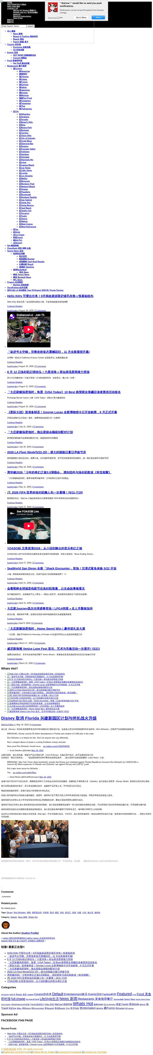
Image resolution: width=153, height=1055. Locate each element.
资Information (88, 1008)
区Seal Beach (25, 208)
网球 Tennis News (21, 274)
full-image (18, 999)
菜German (23, 85)
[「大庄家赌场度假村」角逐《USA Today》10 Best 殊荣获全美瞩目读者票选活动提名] (45, 682)
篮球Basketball (20, 270)
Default (14, 917)
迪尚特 (97, 912)
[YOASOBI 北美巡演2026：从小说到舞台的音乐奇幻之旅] (32, 698)
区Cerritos (23, 133)
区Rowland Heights (28, 197)
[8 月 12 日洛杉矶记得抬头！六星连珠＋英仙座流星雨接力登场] (35, 679)
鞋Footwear (129, 1008)
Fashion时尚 (109, 994)
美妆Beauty (60, 1008)
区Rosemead (25, 194)
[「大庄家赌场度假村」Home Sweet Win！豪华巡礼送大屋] (33, 709)
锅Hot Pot (17, 240)
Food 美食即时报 (14, 60)
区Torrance (24, 213)
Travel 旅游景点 (37, 1004)
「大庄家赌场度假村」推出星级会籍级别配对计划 (40, 432)
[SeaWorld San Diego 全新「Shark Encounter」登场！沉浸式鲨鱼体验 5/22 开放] (43, 701)
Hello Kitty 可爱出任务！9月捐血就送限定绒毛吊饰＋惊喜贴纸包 (50, 296)
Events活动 (95, 994)
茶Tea (15, 229)
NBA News (24, 272)
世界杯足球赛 (19, 253)
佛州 (29, 912)
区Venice (23, 219)
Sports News (129, 999)
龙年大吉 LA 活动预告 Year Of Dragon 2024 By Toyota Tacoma (35, 290)
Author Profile (30, 933)
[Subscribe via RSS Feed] (15, 1052)
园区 (57, 912)
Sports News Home (143, 999)
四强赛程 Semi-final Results (31, 262)
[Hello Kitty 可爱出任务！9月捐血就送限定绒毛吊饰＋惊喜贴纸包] (36, 674)
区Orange (23, 189)
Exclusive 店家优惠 (21, 47)
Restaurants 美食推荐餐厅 (95, 998)
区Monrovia (24, 181)
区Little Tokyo (25, 170)
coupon (30, 994)
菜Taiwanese (25, 103)
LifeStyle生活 (49, 999)
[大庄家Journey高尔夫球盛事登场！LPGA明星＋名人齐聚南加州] (35, 706)
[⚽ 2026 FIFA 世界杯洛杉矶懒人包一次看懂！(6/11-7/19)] (33, 695)
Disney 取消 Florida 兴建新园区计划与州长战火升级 (49, 718)
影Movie (134, 1004)
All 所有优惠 (18, 50)
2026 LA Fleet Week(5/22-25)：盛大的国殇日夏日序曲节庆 (46, 452)
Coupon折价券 (43, 994)
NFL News (17, 280)
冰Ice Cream (18, 235)
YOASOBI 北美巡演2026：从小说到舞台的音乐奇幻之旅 (44, 548)
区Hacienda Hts (26, 160)
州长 (62, 912)
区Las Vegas (24, 168)
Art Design (5, 994)
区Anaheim (24, 117)
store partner (6, 1004)
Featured (124, 994)
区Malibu (23, 178)
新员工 (68, 912)
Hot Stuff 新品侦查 (21, 63)
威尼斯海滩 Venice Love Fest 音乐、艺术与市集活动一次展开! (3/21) (53, 648)
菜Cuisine (17, 68)
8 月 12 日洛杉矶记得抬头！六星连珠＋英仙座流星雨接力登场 (48, 372)
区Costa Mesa (25, 141)
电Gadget (120, 1008)
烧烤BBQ (23, 74)
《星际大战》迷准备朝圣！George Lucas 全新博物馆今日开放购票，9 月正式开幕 (62, 412)
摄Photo (143, 1004)
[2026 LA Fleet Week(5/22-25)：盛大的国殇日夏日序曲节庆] (33, 690)
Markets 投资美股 (21, 285)
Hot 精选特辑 (13, 245)
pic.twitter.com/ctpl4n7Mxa (24, 773)
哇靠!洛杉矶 (10, 1049)
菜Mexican (24, 95)
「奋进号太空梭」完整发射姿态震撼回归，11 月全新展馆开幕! (48, 351)
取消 (52, 912)
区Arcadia (23, 119)
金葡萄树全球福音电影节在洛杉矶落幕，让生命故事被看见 (46, 588)
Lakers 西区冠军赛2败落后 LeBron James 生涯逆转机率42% (29, 938)
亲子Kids (74, 1008)
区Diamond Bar (26, 144)
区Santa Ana (24, 203)
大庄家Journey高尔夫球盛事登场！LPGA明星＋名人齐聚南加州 (50, 608)
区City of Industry (27, 138)
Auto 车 (12, 994)
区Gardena (24, 154)
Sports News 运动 (15, 251)
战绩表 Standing (26, 267)
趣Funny (109, 1008)
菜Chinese (24, 77)
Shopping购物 (119, 999)
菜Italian (23, 87)
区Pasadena (24, 192)
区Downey (23, 146)
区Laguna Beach (26, 165)
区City (16, 111)
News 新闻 (22, 917)
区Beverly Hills (26, 122)
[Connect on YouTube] (94, 1052)
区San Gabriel (25, 200)
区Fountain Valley (27, 149)
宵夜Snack (18, 237)
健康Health (98, 1004)
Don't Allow (81, 17)
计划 (84, 912)
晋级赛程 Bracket (26, 259)
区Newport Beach (27, 186)
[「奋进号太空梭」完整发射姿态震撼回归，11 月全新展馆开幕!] (35, 676)
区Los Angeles (26, 176)
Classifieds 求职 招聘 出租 (19, 248)
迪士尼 (90, 912)
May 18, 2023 (37, 750)
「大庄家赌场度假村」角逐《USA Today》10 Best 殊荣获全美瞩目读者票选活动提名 (64, 392)
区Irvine (22, 162)
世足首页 (23, 256)
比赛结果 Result (26, 264)
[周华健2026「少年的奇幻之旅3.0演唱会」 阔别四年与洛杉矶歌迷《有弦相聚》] (42, 693)
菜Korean (23, 93)
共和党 (46, 912)
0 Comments (40, 310)
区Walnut (23, 221)
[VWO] (60, 18)
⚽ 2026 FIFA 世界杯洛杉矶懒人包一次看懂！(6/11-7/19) (45, 492)
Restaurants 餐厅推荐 (16, 66)
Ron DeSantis (20, 912)
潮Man (19, 1008)
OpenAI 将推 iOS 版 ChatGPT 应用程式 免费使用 (22, 941)
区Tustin (23, 216)
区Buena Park (25, 127)
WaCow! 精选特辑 (63, 1004)
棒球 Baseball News (22, 277)
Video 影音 (49, 1004)
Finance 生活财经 (15, 282)
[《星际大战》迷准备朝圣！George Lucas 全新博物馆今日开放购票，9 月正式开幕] (43, 685)
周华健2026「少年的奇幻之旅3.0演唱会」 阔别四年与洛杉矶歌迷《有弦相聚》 (59, 472)
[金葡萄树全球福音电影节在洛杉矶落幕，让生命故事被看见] (33, 703)
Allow (98, 17)
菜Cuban (23, 79)
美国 (74, 912)
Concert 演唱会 (20, 58)
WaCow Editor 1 (8, 725)
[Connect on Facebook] (68, 1052)
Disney (10, 912)
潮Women (26, 1008)
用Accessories (37, 1008)
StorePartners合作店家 (17, 287)
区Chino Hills (25, 136)
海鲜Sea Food (25, 98)
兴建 (79, 912)
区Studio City (25, 211)
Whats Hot (33, 917)
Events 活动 (12, 52)
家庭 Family (122, 1004)
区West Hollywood (27, 227)
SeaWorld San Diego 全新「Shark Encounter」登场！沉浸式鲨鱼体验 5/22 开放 (61, 568)
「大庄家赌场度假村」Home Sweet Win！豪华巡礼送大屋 (46, 628)
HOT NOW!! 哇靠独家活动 (24, 55)
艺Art (68, 1008)
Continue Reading (14, 306)
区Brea (22, 125)
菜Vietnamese (25, 109)
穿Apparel (49, 1008)
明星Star (12, 1008)
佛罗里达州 (37, 912)
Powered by (52, 18)
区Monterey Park (26, 184)
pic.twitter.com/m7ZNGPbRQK (56, 746)
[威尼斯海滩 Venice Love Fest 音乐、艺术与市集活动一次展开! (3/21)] (38, 711)
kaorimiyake (12, 310)
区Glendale (24, 157)
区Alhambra (24, 114)
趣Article (99, 1008)
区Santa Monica (26, 205)
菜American (24, 71)
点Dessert (17, 243)
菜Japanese (24, 90)
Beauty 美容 (21, 994)
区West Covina (26, 224)
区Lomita (23, 173)
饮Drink (16, 232)
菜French (23, 82)
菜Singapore (25, 101)
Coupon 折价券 (14, 44)
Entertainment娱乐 (76, 994)
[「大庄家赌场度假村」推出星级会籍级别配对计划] (29, 687)
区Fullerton (24, 152)
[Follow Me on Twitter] (42, 1052)
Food (134, 994)
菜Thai (22, 106)
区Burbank (24, 130)
